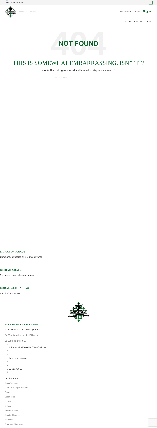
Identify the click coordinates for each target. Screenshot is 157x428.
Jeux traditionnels (12, 415)
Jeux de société (11, 410)
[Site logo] (10, 11)
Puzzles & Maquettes (14, 424)
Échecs (8, 401)
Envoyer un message (18, 358)
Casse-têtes (10, 397)
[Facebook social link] (151, 2)
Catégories (11, 378)
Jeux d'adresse (11, 383)
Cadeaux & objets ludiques (16, 388)
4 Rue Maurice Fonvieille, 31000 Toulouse (27, 347)
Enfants (8, 406)
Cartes (7, 392)
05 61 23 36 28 (15, 369)
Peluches (9, 420)
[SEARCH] (47, 12)
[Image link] (78, 312)
